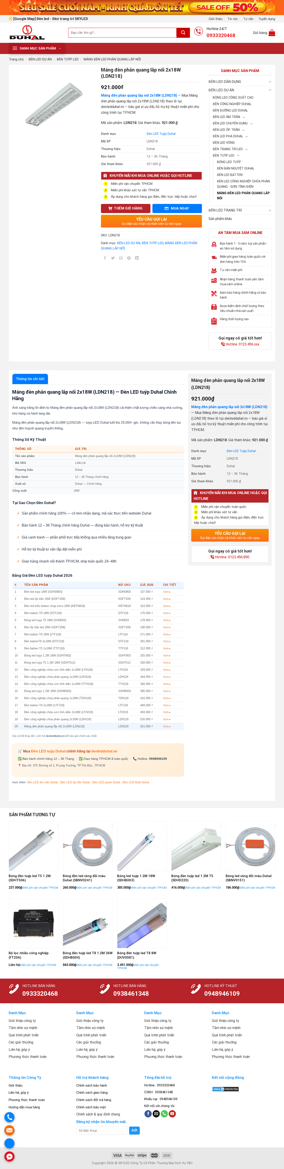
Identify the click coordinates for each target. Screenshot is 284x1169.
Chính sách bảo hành (91, 1085)
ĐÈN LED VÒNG (224, 143)
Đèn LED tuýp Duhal (48, 751)
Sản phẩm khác (220, 219)
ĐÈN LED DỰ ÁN (40, 59)
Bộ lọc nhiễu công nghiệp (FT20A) (29, 955)
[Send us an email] (156, 1114)
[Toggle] (270, 81)
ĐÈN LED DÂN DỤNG (225, 82)
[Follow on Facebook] (148, 1114)
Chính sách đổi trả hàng (93, 1100)
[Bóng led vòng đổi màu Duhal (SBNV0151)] (250, 846)
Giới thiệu (216, 19)
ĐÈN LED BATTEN (230, 175)
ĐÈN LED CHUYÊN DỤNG (230, 123)
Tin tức (232, 19)
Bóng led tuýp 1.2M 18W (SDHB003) (136, 878)
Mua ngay (179, 208)
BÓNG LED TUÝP (229, 162)
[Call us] (164, 1114)
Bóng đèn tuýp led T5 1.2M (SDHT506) (30, 878)
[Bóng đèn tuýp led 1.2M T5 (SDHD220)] (196, 846)
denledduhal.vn (104, 751)
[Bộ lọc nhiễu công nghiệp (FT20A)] (33, 923)
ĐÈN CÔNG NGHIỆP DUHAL (232, 104)
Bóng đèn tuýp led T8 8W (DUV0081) (136, 955)
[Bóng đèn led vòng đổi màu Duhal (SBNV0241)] (87, 846)
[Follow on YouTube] (172, 1114)
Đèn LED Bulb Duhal (136, 782)
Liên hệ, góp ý (19, 1093)
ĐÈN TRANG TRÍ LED (228, 149)
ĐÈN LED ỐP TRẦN (226, 130)
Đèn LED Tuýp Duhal (161, 134)
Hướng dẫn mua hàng (24, 1107)
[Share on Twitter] (113, 258)
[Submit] (183, 33)
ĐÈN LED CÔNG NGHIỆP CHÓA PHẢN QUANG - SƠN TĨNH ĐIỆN (243, 184)
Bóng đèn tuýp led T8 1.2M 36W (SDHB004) (87, 955)
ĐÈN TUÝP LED (68, 59)
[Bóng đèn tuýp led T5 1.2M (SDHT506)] (33, 846)
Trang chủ (16, 59)
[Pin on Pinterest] (129, 258)
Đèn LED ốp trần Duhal (75, 782)
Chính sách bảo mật (91, 1107)
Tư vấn (248, 19)
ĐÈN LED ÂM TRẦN (226, 117)
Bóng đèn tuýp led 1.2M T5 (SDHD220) (192, 878)
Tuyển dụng (266, 19)
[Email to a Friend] (121, 258)
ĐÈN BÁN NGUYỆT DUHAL (235, 168)
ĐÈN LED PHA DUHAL (228, 136)
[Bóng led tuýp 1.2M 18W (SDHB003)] (142, 846)
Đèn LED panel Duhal (106, 782)
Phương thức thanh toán (27, 1100)
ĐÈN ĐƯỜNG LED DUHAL (230, 110)
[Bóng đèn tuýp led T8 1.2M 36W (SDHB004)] (87, 923)
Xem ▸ (167, 591)
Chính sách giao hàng (92, 1093)
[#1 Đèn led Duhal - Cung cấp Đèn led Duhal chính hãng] (35, 33)
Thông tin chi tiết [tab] (30, 379)
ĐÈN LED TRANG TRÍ (225, 210)
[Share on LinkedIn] (137, 258)
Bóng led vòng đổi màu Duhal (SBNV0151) (249, 878)
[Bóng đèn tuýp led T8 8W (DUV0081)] (142, 923)
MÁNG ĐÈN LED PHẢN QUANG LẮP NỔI (112, 59)
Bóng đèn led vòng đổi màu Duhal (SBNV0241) (84, 878)
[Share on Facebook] (105, 258)
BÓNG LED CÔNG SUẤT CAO (233, 98)
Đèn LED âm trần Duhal (42, 782)
